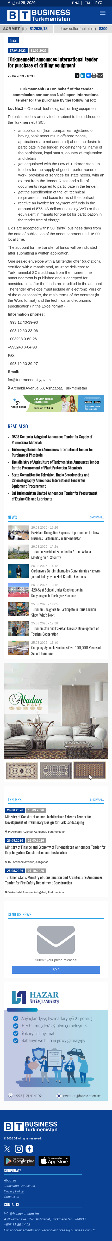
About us (10, 1180)
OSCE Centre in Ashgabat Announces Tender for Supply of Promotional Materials (52, 439)
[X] (77, 75)
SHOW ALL (97, 517)
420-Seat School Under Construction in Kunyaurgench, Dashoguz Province (57, 592)
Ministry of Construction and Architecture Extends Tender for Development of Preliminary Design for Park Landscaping (48, 819)
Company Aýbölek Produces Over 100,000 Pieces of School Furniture (66, 650)
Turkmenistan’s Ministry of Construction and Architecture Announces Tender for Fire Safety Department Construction (54, 880)
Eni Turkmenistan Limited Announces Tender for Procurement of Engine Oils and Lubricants (54, 495)
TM (87, 3)
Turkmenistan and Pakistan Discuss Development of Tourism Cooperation (65, 631)
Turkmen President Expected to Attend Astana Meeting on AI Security (61, 554)
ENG (75, 3)
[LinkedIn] (82, 75)
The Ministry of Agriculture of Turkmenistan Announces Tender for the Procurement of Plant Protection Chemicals (55, 464)
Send (56, 969)
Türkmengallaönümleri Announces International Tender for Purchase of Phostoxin (52, 452)
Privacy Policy (14, 1191)
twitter (8, 1149)
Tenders (15, 799)
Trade (13, 40)
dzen (28, 1149)
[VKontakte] (88, 75)
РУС (98, 3)
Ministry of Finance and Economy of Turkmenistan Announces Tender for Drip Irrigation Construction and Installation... (55, 849)
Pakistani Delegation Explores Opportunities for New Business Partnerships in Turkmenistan (65, 535)
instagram (18, 1149)
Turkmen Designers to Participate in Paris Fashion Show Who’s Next (63, 612)
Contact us (11, 1197)
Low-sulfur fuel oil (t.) (70, 29)
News (12, 517)
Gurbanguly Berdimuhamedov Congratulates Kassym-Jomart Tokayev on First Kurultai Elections (66, 573)
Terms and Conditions (19, 1186)
